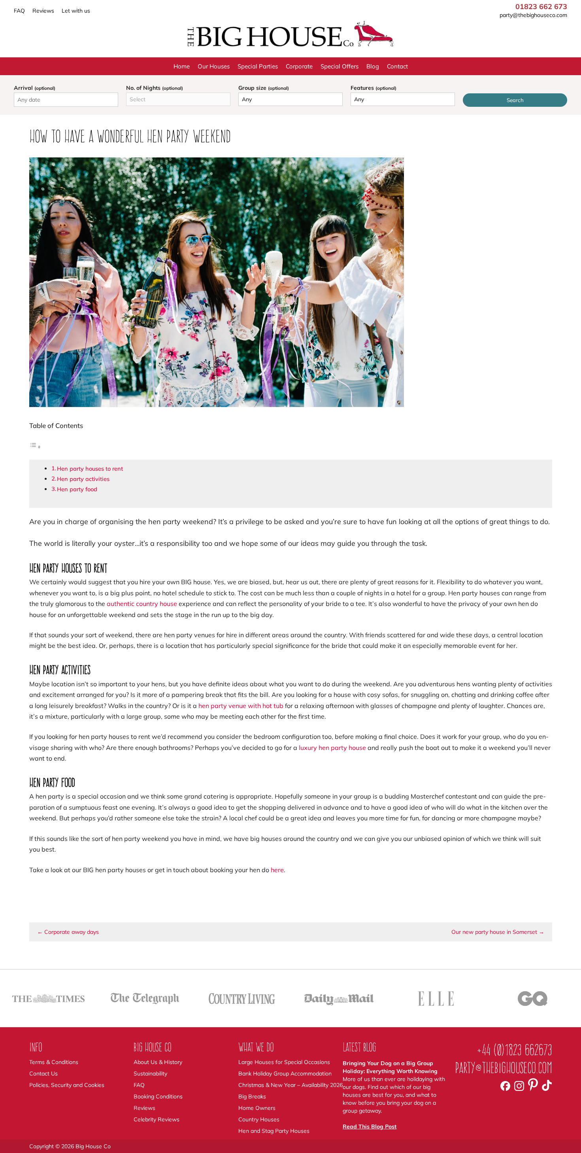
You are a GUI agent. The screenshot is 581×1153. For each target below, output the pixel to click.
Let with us (76, 10)
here (277, 870)
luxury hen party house (332, 748)
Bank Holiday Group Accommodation (285, 1073)
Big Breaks (252, 1096)
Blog (372, 66)
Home (182, 66)
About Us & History (158, 1062)
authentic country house (142, 604)
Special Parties (258, 66)
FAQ (19, 10)
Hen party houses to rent (90, 468)
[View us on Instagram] (519, 1085)
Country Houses (258, 1119)
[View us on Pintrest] (533, 1085)
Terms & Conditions (53, 1062)
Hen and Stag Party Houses (273, 1130)
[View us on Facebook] (505, 1085)
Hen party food (77, 489)
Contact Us (43, 1073)
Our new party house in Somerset (497, 931)
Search (515, 100)
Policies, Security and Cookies (66, 1085)
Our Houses (214, 66)
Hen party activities (83, 479)
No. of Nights (154, 87)
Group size (263, 87)
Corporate (299, 66)
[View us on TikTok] (547, 1085)
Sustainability (150, 1073)
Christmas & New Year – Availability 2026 (290, 1085)
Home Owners (256, 1107)
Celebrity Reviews (156, 1119)
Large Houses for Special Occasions (284, 1062)
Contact (397, 66)
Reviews (43, 10)
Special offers (339, 66)
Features (373, 87)
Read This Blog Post (369, 1126)
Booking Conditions (158, 1096)
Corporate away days (68, 931)
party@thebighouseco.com (533, 15)
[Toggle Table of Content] (35, 447)
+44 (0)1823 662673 (514, 1050)
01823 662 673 (541, 6)
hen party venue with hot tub (240, 706)
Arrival (34, 87)
